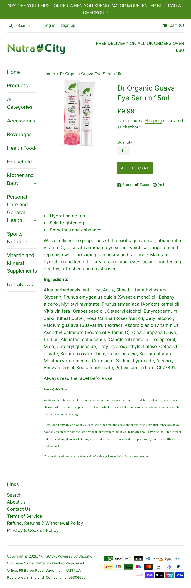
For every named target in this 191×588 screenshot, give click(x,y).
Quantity (124, 142)
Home (14, 72)
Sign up (68, 25)
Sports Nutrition (22, 238)
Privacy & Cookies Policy (33, 530)
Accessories (22, 121)
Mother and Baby (22, 179)
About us (16, 502)
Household (22, 162)
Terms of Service (24, 516)
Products (17, 85)
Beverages (22, 134)
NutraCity (47, 556)
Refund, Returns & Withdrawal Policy (45, 523)
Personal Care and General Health (22, 208)
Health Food (22, 148)
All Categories (19, 103)
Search (14, 495)
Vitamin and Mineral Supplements (22, 265)
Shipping (153, 120)
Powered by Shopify (74, 556)
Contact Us (19, 509)
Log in (49, 25)
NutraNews (20, 284)
